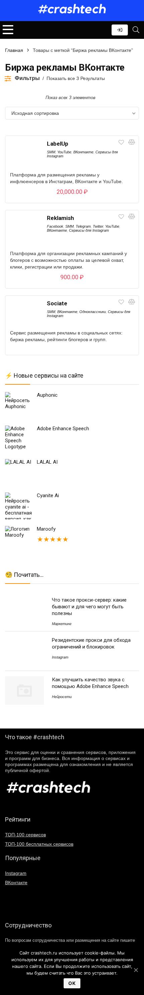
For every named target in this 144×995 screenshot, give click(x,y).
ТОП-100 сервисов (25, 834)
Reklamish (60, 218)
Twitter (98, 226)
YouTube (64, 152)
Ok (72, 983)
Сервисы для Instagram (89, 230)
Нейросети (62, 697)
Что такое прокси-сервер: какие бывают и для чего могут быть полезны (89, 606)
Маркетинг (61, 624)
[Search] (136, 30)
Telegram (83, 226)
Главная (14, 50)
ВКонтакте (83, 152)
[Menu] (8, 30)
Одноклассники (92, 312)
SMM (51, 152)
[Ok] (135, 970)
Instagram (60, 657)
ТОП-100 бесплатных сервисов (39, 844)
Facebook (55, 226)
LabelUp (57, 143)
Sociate (57, 303)
